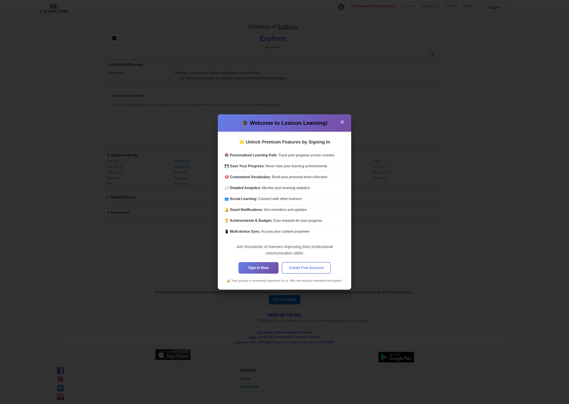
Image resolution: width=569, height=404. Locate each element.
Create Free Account (306, 268)
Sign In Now (258, 268)
